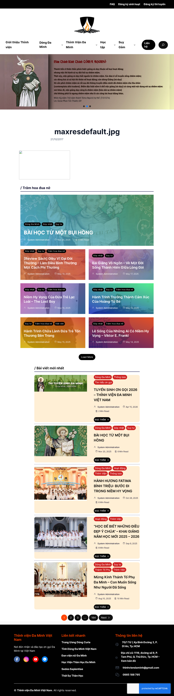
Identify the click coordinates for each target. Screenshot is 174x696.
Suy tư (59, 224)
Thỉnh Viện (101, 473)
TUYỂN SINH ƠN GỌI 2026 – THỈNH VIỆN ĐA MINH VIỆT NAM (115, 395)
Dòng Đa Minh (32, 224)
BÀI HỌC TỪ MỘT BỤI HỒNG (58, 232)
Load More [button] (87, 356)
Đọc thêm (100, 419)
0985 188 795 (131, 674)
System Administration (38, 239)
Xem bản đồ (128, 660)
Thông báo (120, 377)
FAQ (112, 4)
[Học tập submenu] (115, 45)
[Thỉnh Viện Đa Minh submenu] (96, 45)
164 (93, 617)
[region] (87, 81)
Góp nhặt (47, 224)
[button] (84, 106)
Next (104, 617)
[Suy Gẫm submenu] (134, 45)
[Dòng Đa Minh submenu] (62, 45)
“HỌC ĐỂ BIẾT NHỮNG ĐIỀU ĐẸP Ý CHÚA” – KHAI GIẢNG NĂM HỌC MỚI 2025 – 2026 (116, 531)
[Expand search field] (163, 45)
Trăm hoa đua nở (56, 251)
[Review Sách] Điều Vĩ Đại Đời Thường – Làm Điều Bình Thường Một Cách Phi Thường (50, 263)
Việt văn (59, 323)
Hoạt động (120, 468)
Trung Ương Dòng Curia (76, 642)
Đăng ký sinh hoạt (129, 4)
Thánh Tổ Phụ (102, 569)
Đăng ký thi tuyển (154, 4)
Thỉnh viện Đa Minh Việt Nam (34, 690)
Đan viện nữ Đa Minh (74, 655)
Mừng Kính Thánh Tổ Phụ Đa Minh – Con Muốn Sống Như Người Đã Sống (115, 582)
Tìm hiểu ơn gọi (103, 382)
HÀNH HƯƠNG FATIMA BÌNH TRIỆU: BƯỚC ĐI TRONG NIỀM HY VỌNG (113, 486)
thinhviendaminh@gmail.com (141, 667)
